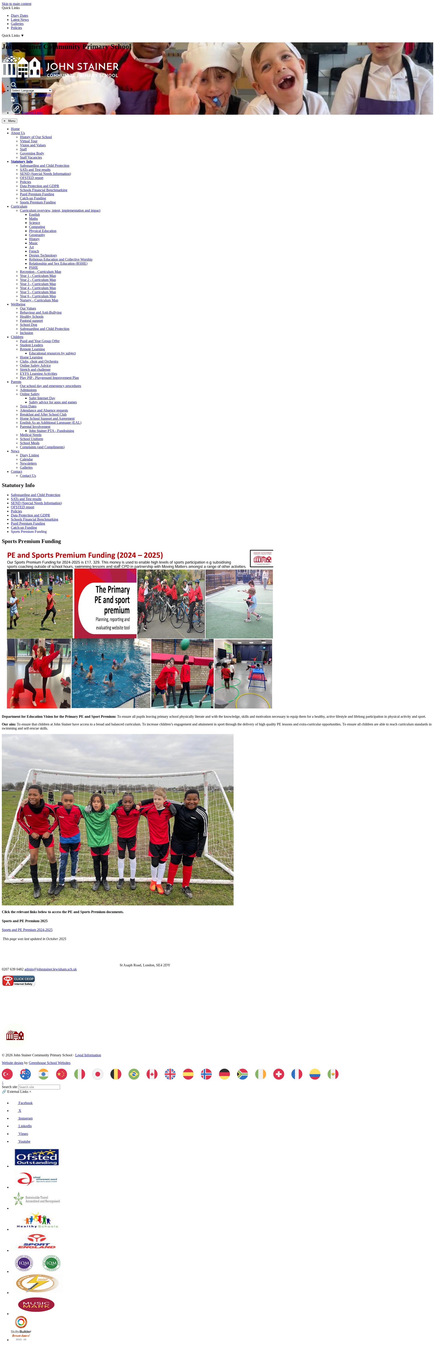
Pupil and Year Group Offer (40, 341)
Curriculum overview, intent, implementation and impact (60, 210)
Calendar (26, 459)
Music (33, 243)
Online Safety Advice (35, 365)
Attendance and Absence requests (44, 410)
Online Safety (30, 394)
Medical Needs (30, 435)
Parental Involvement (35, 427)
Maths (33, 219)
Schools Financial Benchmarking (43, 190)
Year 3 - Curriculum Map (38, 284)
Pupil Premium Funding (37, 194)
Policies (16, 28)
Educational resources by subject (52, 353)
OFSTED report (31, 178)
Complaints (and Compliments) (42, 447)
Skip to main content (16, 4)
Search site (9, 1087)
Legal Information (88, 1055)
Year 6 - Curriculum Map (38, 296)
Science (34, 223)
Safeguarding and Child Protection (44, 165)
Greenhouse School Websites (49, 1063)
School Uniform (31, 439)
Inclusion (26, 333)
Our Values (28, 308)
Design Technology (43, 255)
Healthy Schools (32, 316)
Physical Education (42, 231)
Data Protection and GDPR (39, 186)
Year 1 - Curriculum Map (38, 276)
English (34, 214)
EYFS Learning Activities (38, 374)
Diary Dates (19, 15)
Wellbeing (18, 304)
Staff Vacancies (31, 157)
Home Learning (31, 357)
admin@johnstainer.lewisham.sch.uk (50, 969)
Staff (23, 149)
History (34, 239)
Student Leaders (31, 345)
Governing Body (32, 153)
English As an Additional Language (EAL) (50, 422)
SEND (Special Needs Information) (45, 174)
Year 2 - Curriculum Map (38, 280)
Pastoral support (31, 320)
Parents (16, 382)
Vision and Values (33, 145)
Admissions (28, 390)
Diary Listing (29, 455)
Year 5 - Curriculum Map (38, 292)
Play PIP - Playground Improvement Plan (49, 378)
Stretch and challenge (35, 369)
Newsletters (28, 463)
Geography (37, 235)
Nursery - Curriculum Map (39, 300)
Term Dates (28, 406)
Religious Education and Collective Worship (60, 259)
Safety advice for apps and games (53, 402)
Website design (12, 1063)
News (15, 451)
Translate (44, 95)
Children (17, 337)
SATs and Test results (35, 170)
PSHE (33, 267)
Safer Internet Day (42, 398)
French (34, 251)
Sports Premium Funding (38, 202)
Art (31, 247)
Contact (16, 471)
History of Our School (36, 137)
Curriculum (19, 206)
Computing (37, 227)
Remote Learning (32, 349)
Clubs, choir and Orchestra (39, 361)
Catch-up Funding (33, 198)
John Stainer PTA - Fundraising (51, 431)
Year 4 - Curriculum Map (38, 288)
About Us (18, 133)
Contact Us (28, 476)
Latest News (20, 20)
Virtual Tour (28, 141)
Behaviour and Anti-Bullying (41, 312)
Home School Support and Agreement (47, 418)
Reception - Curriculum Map (40, 272)
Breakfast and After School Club (43, 414)
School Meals (29, 443)
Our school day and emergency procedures (50, 386)
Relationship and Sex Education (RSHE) (58, 263)
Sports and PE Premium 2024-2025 (27, 930)
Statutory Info (22, 161)
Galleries (17, 24)
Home (15, 129)
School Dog (28, 325)
